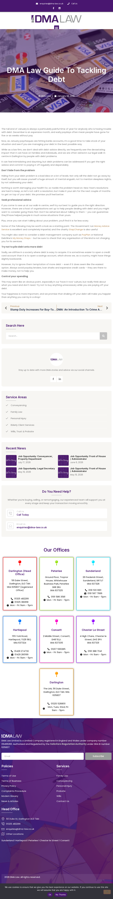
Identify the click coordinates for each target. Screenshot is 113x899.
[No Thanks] (107, 892)
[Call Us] (10, 513)
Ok (50, 894)
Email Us (21, 524)
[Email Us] (10, 526)
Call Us (20, 511)
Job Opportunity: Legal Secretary (36, 468)
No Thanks (61, 894)
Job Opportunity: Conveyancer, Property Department (35, 457)
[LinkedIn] (60, 379)
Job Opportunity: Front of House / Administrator (88, 457)
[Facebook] (53, 379)
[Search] (103, 336)
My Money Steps (22, 238)
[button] (56, 27)
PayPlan (86, 234)
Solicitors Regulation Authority (68, 744)
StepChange (76, 229)
